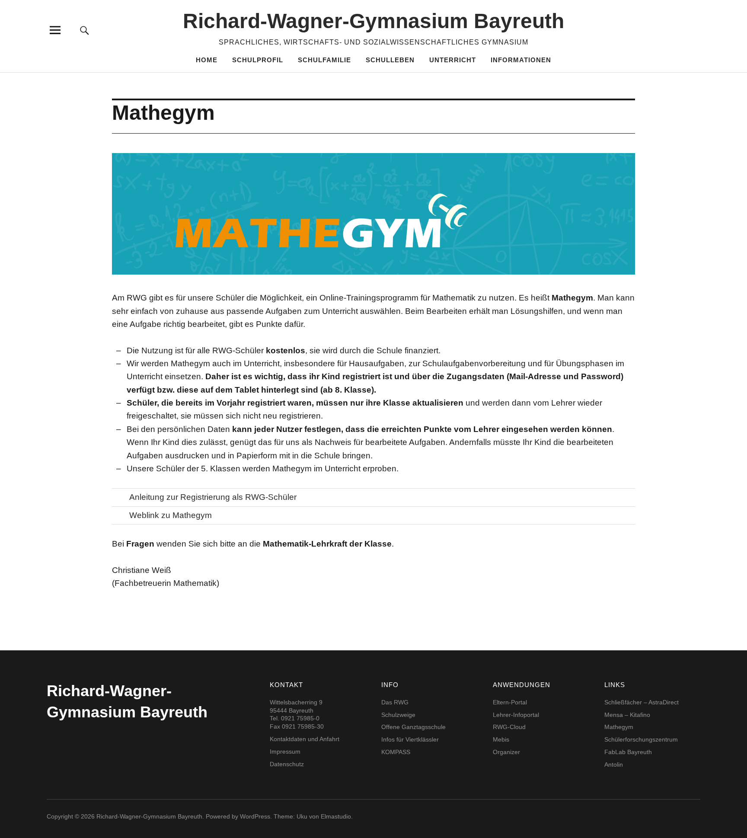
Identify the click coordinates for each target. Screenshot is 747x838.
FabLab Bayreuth (628, 751)
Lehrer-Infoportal (516, 714)
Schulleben (390, 60)
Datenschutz (287, 764)
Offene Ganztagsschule (413, 726)
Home (206, 60)
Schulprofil (257, 60)
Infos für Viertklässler (410, 739)
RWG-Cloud (509, 726)
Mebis (501, 739)
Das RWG (395, 702)
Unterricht (452, 60)
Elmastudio (336, 816)
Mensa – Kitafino (627, 714)
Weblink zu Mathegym (170, 515)
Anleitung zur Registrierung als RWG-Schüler (213, 497)
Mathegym (618, 726)
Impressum (285, 751)
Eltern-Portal (510, 702)
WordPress (255, 816)
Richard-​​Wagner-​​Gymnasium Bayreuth (373, 21)
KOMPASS (395, 751)
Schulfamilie (324, 60)
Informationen (521, 60)
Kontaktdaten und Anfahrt (304, 739)
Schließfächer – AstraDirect (641, 702)
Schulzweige (398, 714)
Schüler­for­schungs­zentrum (641, 739)
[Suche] (84, 30)
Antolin (613, 764)
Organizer (506, 751)
